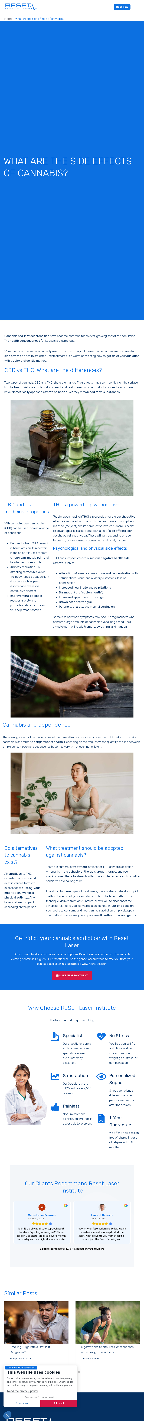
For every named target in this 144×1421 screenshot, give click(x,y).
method (40, 360)
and (23, 360)
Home (8, 19)
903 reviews (96, 1248)
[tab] (79, 1372)
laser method (117, 896)
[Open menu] (135, 7)
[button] (7, 1415)
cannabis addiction (101, 910)
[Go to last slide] (10, 1335)
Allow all (59, 1403)
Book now (122, 7)
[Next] (133, 1335)
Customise (22, 1403)
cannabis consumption (62, 954)
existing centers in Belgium (28, 959)
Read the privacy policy (22, 1391)
